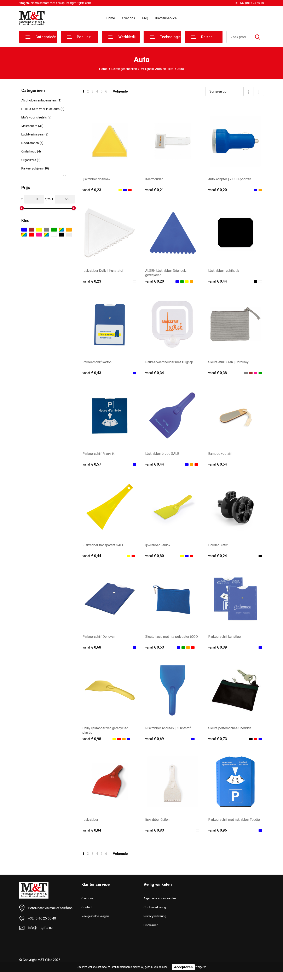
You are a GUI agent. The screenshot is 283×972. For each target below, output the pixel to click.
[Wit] (54, 235)
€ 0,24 (217, 556)
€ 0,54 (217, 464)
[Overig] (24, 235)
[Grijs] (46, 230)
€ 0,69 (154, 739)
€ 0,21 (154, 190)
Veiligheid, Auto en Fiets (157, 69)
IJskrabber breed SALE (162, 454)
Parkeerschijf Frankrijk (98, 454)
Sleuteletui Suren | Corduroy (228, 362)
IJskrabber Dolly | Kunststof (102, 271)
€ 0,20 (217, 190)
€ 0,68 (91, 647)
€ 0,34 (154, 373)
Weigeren (200, 967)
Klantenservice (166, 18)
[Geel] (39, 230)
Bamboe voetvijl (219, 454)
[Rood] (31, 235)
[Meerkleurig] (61, 230)
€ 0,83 (154, 830)
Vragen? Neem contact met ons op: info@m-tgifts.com (55, 3)
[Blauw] (24, 230)
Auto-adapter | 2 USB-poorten (229, 179)
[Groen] (54, 230)
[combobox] (239, 37)
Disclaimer (151, 925)
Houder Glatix (218, 545)
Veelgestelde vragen (95, 916)
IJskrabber (90, 820)
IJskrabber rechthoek (223, 271)
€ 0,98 (91, 739)
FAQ (145, 18)
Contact (86, 907)
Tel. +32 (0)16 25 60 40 (249, 3)
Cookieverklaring (155, 907)
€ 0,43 (91, 373)
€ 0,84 (91, 830)
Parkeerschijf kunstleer (225, 637)
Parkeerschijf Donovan (98, 637)
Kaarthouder (154, 179)
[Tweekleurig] (46, 235)
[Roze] (39, 235)
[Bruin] (31, 230)
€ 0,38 (217, 373)
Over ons (128, 18)
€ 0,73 (217, 739)
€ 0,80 (154, 556)
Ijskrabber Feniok (157, 545)
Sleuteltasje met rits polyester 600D (171, 637)
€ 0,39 (217, 647)
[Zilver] (69, 235)
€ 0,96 (217, 830)
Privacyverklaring (155, 916)
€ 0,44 (217, 281)
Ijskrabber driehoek (96, 179)
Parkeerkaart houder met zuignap (169, 362)
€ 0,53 (154, 647)
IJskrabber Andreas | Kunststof (168, 728)
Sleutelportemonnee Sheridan (229, 728)
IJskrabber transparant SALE (103, 545)
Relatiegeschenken (124, 69)
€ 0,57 (91, 464)
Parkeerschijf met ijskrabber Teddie (234, 820)
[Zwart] (61, 235)
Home (110, 18)
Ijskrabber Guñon (157, 820)
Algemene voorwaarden (160, 898)
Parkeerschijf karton (96, 362)
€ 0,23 (91, 190)
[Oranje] (69, 230)
